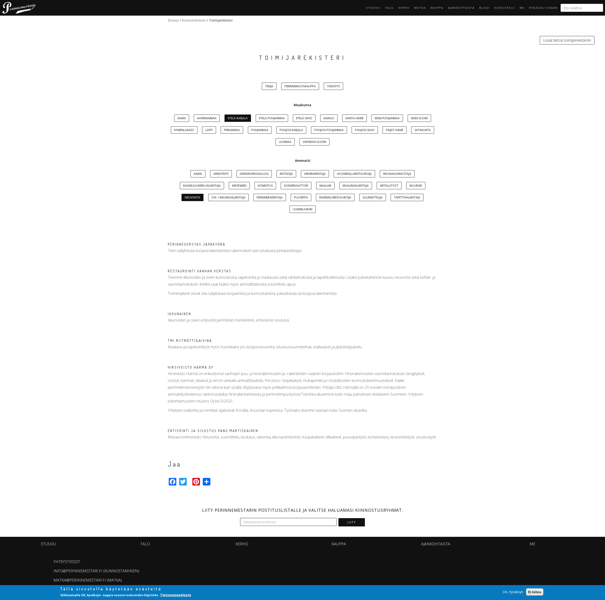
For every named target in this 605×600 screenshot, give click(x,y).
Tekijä (269, 86)
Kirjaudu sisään (543, 7)
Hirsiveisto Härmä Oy (191, 367)
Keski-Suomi (419, 118)
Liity (351, 522)
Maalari (325, 186)
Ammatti (302, 160)
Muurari (416, 186)
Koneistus (265, 186)
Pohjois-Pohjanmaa (329, 130)
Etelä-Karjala (238, 118)
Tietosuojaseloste (175, 595)
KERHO (404, 7)
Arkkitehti (221, 174)
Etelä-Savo (304, 118)
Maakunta (302, 105)
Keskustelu (504, 7)
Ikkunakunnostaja (397, 174)
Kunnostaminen (194, 20)
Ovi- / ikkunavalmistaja (228, 197)
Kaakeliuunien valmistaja (202, 186)
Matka (420, 7)
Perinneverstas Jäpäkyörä (196, 244)
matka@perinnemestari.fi (79, 580)
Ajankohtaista (461, 7)
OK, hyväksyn (513, 592)
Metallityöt (389, 186)
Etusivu (373, 7)
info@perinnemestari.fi (77, 571)
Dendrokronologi (254, 174)
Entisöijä (286, 174)
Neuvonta (192, 197)
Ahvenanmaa (206, 118)
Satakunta (423, 130)
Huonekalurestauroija (354, 174)
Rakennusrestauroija (335, 197)
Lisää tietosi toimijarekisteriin (567, 40)
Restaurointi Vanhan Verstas (199, 271)
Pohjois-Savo (365, 130)
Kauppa (436, 7)
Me (522, 7)
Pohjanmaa (259, 130)
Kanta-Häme (354, 118)
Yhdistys (333, 86)
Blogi (484, 7)
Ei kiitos (534, 592)
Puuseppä (301, 197)
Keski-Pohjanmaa (387, 118)
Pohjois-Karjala (291, 130)
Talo (389, 7)
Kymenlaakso (184, 130)
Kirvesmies (239, 186)
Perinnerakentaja (270, 197)
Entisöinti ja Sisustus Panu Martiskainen (213, 430)
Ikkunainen (179, 314)
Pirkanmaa (232, 130)
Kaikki (181, 118)
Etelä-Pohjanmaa (272, 118)
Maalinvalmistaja (356, 186)
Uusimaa (285, 142)
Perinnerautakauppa (300, 86)
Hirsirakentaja (315, 174)
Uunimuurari (302, 209)
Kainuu (329, 118)
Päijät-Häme (394, 130)
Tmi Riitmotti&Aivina (190, 340)
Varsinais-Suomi (314, 142)
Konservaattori (296, 186)
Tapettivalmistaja (407, 197)
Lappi (209, 130)
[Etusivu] (17, 8)
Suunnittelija (373, 197)
